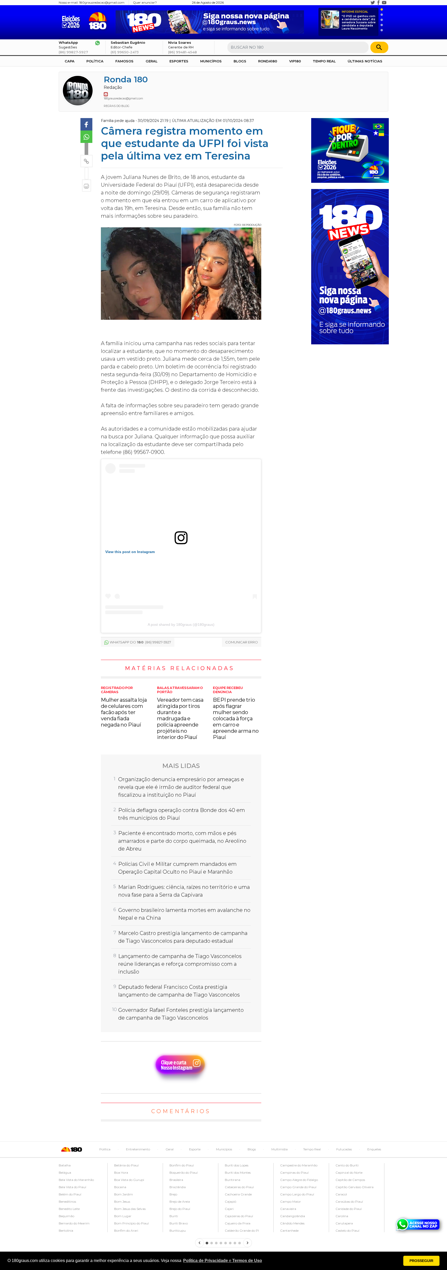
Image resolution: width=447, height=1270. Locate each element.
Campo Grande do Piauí (298, 1187)
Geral (152, 61)
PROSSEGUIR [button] (421, 1261)
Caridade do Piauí (349, 1209)
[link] (86, 124)
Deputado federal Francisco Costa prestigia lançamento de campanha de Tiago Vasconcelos (179, 991)
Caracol (341, 1194)
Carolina (342, 1216)
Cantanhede (289, 1230)
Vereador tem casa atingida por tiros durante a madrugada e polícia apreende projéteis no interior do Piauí (180, 713)
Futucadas (344, 1149)
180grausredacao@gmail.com (101, 2)
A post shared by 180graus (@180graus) (181, 624)
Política (94, 61)
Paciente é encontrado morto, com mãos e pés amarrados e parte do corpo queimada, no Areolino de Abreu (182, 841)
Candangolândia (292, 1216)
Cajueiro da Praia (237, 1223)
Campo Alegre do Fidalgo (299, 1180)
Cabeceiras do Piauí (239, 1187)
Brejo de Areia (179, 1201)
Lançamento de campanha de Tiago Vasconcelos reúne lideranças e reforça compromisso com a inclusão (180, 964)
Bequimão (66, 1216)
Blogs (240, 61)
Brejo (173, 1194)
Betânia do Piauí (126, 1165)
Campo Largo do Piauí (297, 1194)
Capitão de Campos (350, 1180)
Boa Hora (121, 1172)
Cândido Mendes (292, 1223)
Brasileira (176, 1180)
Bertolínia (66, 1230)
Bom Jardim (123, 1194)
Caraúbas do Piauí (349, 1201)
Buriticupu (177, 1230)
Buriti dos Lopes (236, 1165)
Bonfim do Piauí (181, 1165)
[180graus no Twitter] (372, 2)
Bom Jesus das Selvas (130, 1209)
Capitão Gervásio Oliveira (355, 1187)
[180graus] (72, 20)
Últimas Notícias (365, 61)
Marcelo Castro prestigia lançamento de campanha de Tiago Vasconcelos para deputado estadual (183, 937)
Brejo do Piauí (179, 1209)
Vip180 (295, 61)
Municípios (211, 61)
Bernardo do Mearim (74, 1223)
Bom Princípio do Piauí (131, 1223)
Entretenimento (138, 1149)
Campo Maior (290, 1201)
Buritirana (232, 1180)
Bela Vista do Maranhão (76, 1180)
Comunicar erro (241, 642)
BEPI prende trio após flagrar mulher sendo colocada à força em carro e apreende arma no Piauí (236, 713)
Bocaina (120, 1187)
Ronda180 (267, 61)
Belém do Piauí (70, 1194)
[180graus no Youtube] (384, 2)
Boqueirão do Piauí (183, 1172)
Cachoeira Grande (238, 1194)
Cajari (229, 1209)
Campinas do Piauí (294, 1172)
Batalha (65, 1165)
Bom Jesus (122, 1201)
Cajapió (230, 1201)
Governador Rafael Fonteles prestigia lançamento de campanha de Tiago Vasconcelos (181, 1014)
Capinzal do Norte (349, 1172)
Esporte (194, 1149)
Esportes (178, 61)
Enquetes (374, 1149)
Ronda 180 (126, 79)
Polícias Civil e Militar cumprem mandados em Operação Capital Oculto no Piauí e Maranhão (177, 868)
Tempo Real (324, 61)
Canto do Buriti (347, 1165)
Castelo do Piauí (347, 1230)
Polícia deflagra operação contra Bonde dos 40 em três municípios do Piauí (181, 814)
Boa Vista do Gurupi (129, 1180)
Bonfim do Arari (126, 1230)
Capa (69, 61)
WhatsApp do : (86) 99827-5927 (140, 642)
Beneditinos (67, 1201)
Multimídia (279, 1149)
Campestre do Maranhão (298, 1165)
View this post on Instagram (130, 552)
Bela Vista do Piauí (72, 1187)
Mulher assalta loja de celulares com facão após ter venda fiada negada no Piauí (124, 707)
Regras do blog (116, 106)
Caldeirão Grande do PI (242, 1230)
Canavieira (288, 1209)
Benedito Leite (69, 1209)
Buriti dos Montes (238, 1172)
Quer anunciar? (145, 2)
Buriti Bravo (178, 1223)
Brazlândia (177, 1187)
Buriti (173, 1216)
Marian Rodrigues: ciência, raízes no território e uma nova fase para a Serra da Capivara (184, 891)
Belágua (65, 1172)
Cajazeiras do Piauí (239, 1216)
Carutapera (344, 1223)
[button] (222, 1261)
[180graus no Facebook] (378, 2)
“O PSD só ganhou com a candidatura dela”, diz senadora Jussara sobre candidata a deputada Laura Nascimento (359, 20)
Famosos (124, 61)
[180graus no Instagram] (367, 2)
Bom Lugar (122, 1216)
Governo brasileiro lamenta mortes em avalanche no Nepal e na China (184, 914)
